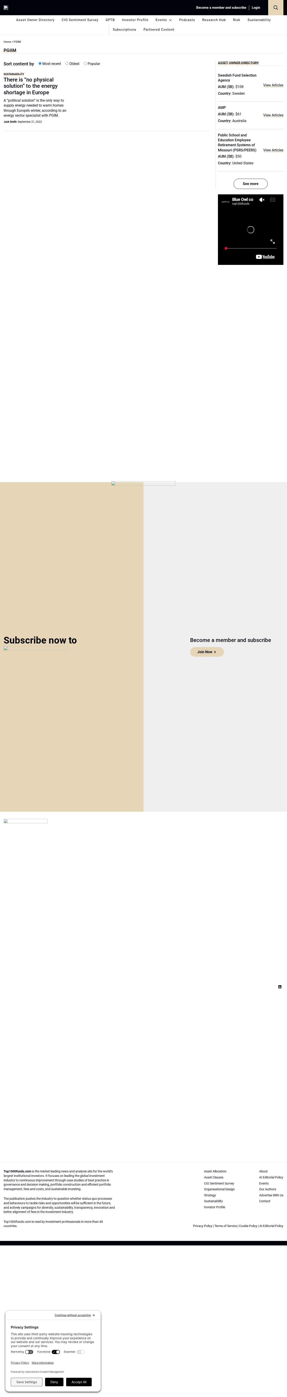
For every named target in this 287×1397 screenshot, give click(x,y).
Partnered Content (159, 30)
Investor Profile (135, 20)
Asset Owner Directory (35, 20)
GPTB (110, 20)
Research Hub (214, 20)
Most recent (51, 64)
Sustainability (259, 20)
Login (256, 8)
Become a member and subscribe (221, 8)
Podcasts (187, 20)
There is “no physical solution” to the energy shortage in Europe (31, 86)
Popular (93, 64)
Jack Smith (10, 121)
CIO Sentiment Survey (80, 20)
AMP (222, 107)
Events (161, 20)
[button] (275, 7)
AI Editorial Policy (271, 1226)
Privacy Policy (202, 1226)
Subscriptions (124, 30)
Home (7, 41)
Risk (236, 20)
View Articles (273, 85)
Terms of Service (225, 1226)
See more (251, 184)
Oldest (73, 64)
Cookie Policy (248, 1226)
